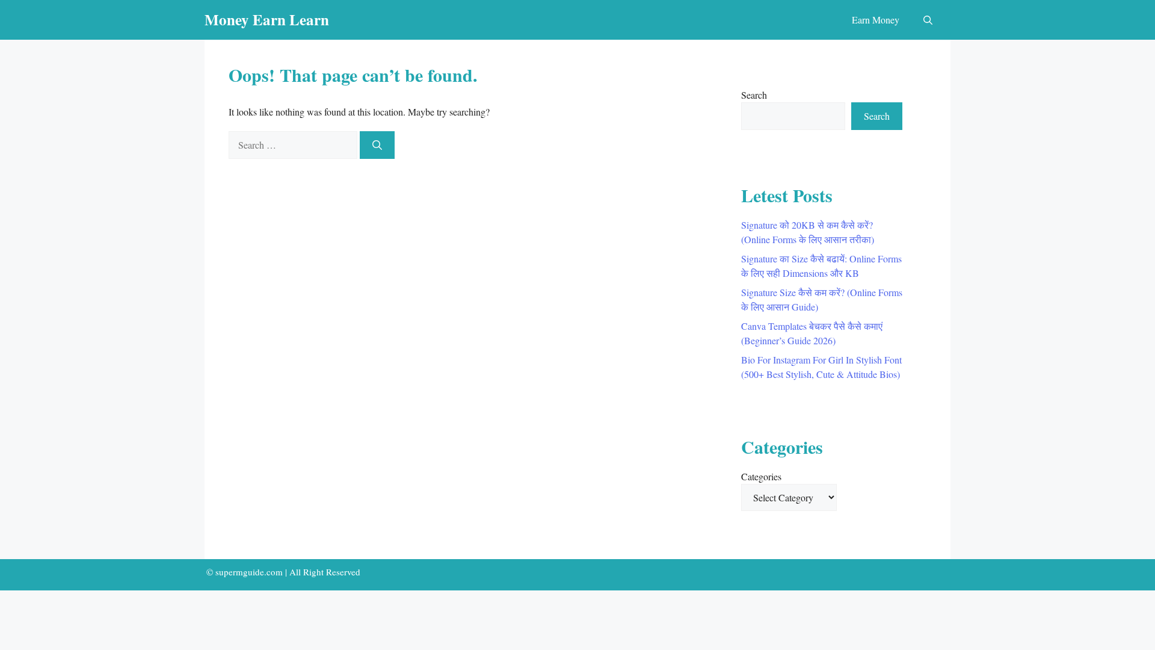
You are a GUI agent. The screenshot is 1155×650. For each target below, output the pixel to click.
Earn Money (875, 19)
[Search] (377, 145)
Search (754, 94)
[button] (927, 20)
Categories (761, 476)
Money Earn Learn (267, 19)
